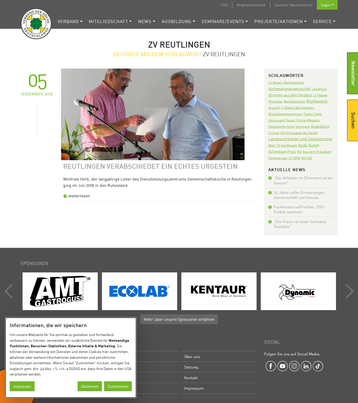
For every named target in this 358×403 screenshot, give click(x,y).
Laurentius (319, 89)
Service (322, 21)
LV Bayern (275, 83)
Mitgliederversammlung (285, 114)
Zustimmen (117, 386)
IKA (299, 152)
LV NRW (294, 158)
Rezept (290, 120)
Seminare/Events (223, 21)
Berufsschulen (294, 101)
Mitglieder (275, 101)
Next (348, 291)
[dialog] (70, 357)
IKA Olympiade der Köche (299, 133)
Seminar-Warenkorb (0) (294, 5)
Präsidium (113, 367)
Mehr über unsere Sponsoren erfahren (179, 319)
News (144, 21)
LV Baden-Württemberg (297, 108)
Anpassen (22, 386)
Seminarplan (278, 158)
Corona (273, 133)
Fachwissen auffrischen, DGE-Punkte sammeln (300, 209)
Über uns (192, 356)
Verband (68, 21)
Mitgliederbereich (251, 5)
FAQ (224, 5)
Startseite (112, 356)
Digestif (274, 107)
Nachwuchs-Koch (281, 126)
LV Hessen (320, 95)
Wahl (271, 145)
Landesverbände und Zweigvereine (300, 138)
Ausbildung (177, 21)
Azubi (302, 145)
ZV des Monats (286, 145)
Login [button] (325, 5)
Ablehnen (90, 386)
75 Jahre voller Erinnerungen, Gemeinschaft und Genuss (299, 195)
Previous (10, 291)
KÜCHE (306, 158)
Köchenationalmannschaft (289, 88)
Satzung (191, 367)
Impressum (194, 388)
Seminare (302, 126)
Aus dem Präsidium (317, 151)
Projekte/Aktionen (278, 21)
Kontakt (191, 377)
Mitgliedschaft (108, 21)
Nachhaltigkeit (294, 83)
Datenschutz (115, 388)
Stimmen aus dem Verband (290, 95)
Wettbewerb (316, 101)
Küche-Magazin (308, 120)
